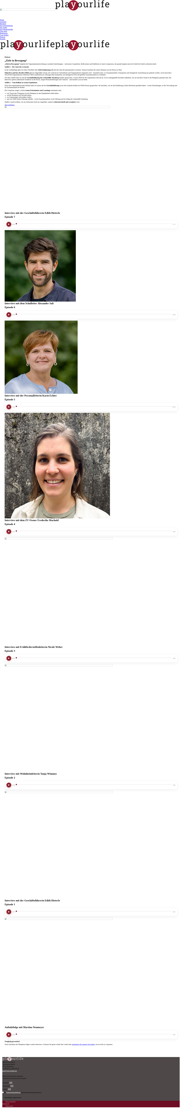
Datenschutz (9, 1106)
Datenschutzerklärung (13, 1092)
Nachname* (6, 1086)
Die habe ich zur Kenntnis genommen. (23, 1092)
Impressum (5, 1104)
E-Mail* (5, 1089)
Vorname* (5, 1083)
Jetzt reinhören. (10, 105)
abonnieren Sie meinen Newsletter (83, 1044)
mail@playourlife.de (9, 1071)
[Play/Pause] (8, 224)
